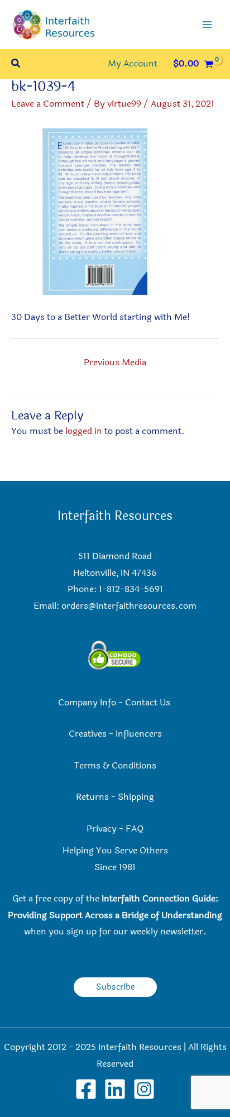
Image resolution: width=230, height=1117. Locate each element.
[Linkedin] (115, 1089)
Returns (92, 797)
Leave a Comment (47, 104)
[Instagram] (144, 1089)
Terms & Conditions (115, 765)
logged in (83, 431)
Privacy (102, 829)
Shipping (136, 797)
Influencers (139, 734)
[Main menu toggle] (207, 24)
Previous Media (115, 362)
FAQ (134, 829)
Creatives (88, 734)
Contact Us (148, 702)
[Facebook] (86, 1089)
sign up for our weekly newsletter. (136, 931)
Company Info (87, 702)
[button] (16, 64)
